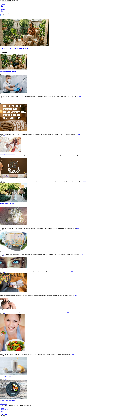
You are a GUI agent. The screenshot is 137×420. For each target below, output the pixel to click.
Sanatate (2, 5)
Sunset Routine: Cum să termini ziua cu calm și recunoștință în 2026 (8, 71)
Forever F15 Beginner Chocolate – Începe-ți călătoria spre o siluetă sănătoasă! (9, 100)
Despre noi (2, 408)
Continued (76, 72)
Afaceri (2, 3)
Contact (2, 411)
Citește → (4, 97)
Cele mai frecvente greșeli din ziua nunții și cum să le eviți (7, 203)
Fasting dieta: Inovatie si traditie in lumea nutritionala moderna (7, 400)
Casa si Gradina (3, 4)
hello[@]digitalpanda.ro (4, 414)
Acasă (0, 14)
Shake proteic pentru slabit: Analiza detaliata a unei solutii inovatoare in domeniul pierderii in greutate (12, 376)
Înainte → (2, 403)
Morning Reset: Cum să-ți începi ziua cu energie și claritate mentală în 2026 (14, 48)
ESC (8, 13)
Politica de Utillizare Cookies (4, 409)
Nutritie (2, 6)
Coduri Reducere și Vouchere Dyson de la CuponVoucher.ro (7, 154)
